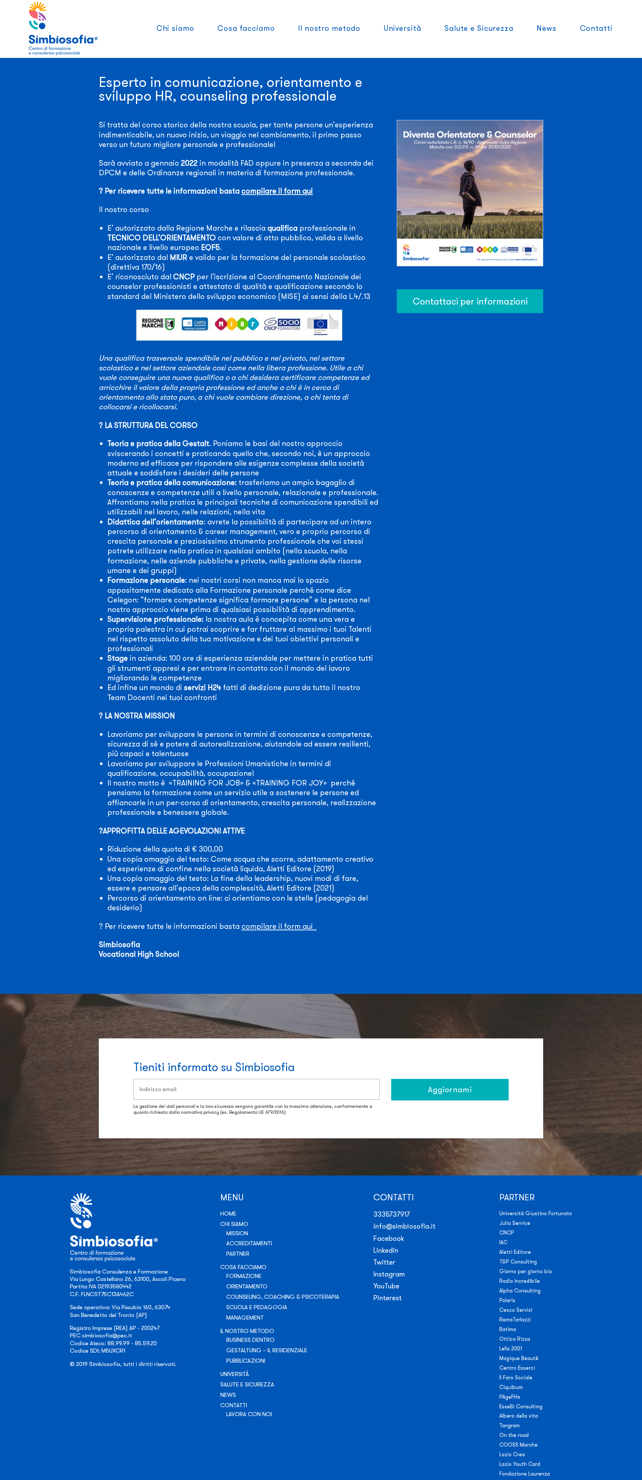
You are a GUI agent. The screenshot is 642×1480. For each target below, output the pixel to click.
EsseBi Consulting (520, 1406)
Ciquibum (511, 1387)
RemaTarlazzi (515, 1319)
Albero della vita (518, 1415)
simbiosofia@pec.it (107, 1335)
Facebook (388, 1238)
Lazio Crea (512, 1454)
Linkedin (385, 1250)
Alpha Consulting (520, 1290)
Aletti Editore (515, 1252)
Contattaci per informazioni (470, 301)
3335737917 (391, 1214)
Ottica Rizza (514, 1339)
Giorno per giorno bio (525, 1271)
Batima (507, 1329)
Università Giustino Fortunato (535, 1213)
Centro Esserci (517, 1367)
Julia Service (514, 1223)
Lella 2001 (510, 1348)
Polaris (507, 1300)
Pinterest (387, 1298)
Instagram (389, 1274)
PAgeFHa (509, 1396)
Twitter (384, 1262)
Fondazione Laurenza (524, 1473)
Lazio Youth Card (519, 1464)
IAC (503, 1242)
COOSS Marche (518, 1444)
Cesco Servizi (515, 1310)
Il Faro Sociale (515, 1377)
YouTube (386, 1286)
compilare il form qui (277, 190)
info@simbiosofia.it (404, 1226)
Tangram (509, 1425)
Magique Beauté (518, 1358)
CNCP (506, 1232)
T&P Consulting (518, 1261)
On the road (514, 1435)
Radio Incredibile (519, 1281)
